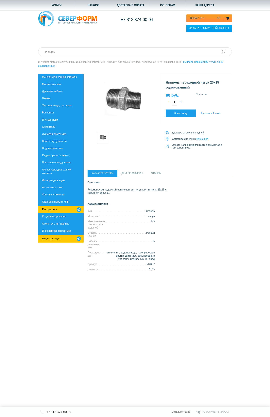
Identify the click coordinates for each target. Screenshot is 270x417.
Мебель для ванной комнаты (59, 76)
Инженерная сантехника (56, 230)
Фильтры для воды (53, 180)
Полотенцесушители (54, 141)
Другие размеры (132, 173)
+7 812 (137, 19)
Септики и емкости (53, 194)
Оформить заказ (216, 411)
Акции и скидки (51, 238)
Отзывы (156, 173)
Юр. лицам (167, 5)
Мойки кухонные (52, 84)
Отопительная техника (55, 223)
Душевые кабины (52, 91)
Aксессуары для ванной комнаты (56, 171)
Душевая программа (54, 133)
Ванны (46, 98)
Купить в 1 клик (211, 113)
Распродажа (49, 209)
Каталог (93, 5)
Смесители (48, 126)
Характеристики (102, 173)
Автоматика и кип (52, 187)
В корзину (181, 113)
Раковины (48, 112)
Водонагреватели (52, 148)
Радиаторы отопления (55, 155)
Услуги (56, 5)
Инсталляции (50, 119)
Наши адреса (204, 5)
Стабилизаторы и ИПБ (55, 201)
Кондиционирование (54, 216)
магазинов (202, 139)
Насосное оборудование (56, 162)
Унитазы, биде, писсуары (57, 105)
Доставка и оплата (130, 5)
